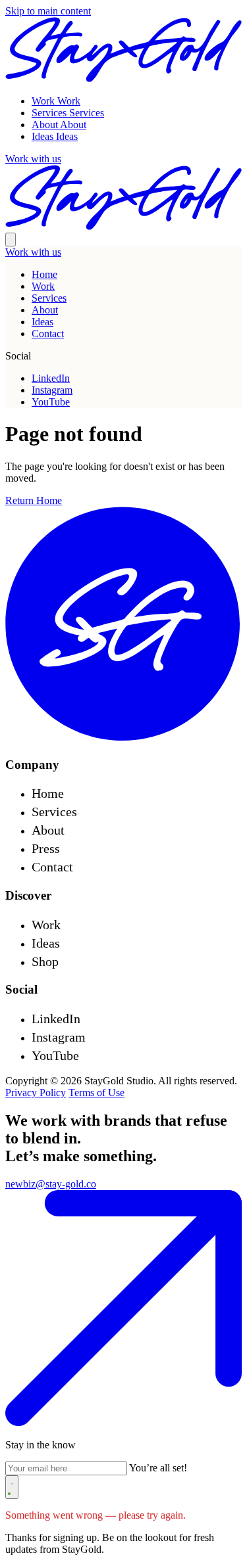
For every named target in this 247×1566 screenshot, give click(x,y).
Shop (45, 961)
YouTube (51, 401)
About (45, 309)
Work (43, 286)
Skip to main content (48, 10)
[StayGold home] (123, 78)
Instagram (52, 390)
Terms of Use (96, 1092)
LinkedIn (51, 378)
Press (46, 848)
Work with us (33, 252)
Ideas (42, 321)
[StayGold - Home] (123, 739)
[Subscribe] (11, 1487)
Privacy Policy (35, 1092)
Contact (48, 333)
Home (44, 274)
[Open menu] (10, 239)
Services (49, 298)
